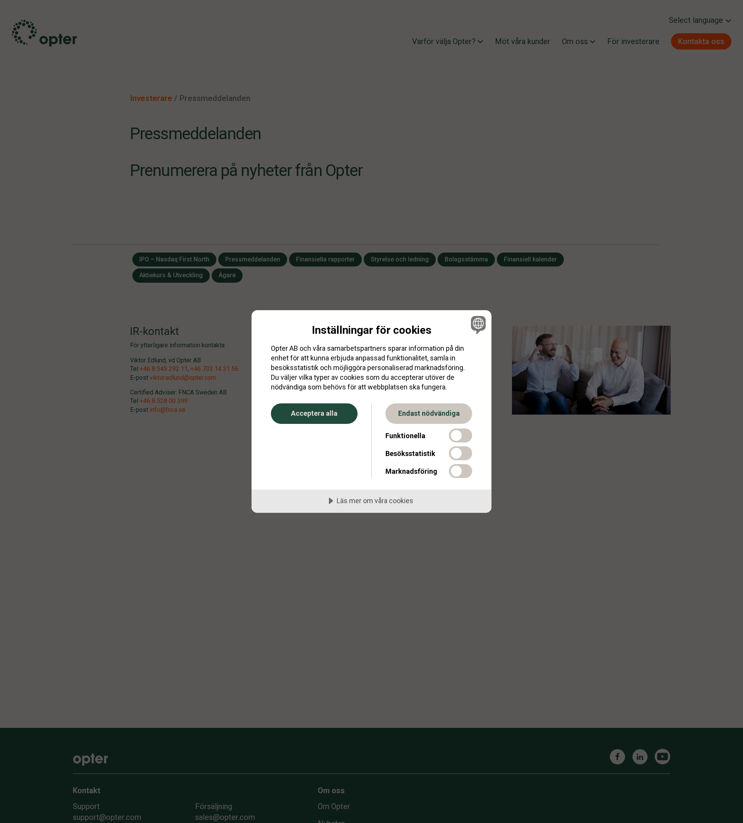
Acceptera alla (314, 413)
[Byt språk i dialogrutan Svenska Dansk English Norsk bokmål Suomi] (476, 324)
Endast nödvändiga (429, 413)
